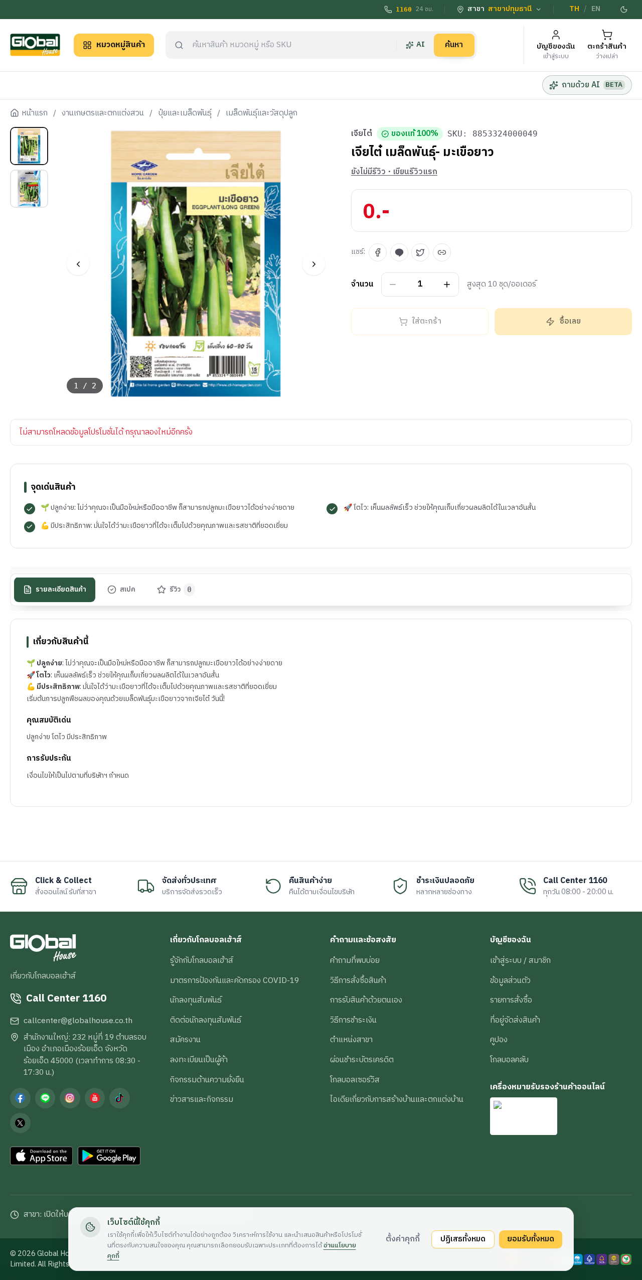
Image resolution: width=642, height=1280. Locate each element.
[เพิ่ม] (447, 284)
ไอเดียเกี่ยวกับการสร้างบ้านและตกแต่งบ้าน (396, 1099)
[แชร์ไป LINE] (399, 252)
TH (574, 9)
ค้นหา (454, 44)
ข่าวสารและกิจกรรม (201, 1099)
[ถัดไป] (313, 264)
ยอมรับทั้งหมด (530, 1238)
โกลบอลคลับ (509, 1059)
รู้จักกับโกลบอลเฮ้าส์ (201, 960)
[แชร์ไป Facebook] (378, 252)
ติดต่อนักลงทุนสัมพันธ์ (205, 1020)
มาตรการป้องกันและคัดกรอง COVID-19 (234, 980)
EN (595, 9)
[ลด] (393, 284)
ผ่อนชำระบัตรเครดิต (362, 1059)
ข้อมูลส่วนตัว (510, 980)
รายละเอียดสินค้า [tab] (61, 589)
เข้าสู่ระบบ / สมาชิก (520, 960)
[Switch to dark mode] (624, 10)
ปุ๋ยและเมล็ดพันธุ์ (185, 113)
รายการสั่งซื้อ (511, 1000)
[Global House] (35, 45)
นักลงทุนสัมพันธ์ (196, 1000)
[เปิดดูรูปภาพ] (196, 264)
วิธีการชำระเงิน (353, 1020)
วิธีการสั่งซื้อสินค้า (358, 980)
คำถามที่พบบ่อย (355, 960)
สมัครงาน (185, 1039)
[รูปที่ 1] (29, 146)
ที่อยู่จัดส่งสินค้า (515, 1020)
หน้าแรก (35, 113)
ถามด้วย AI (592, 84)
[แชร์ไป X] (420, 252)
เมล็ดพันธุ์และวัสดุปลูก (261, 113)
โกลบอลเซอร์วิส (355, 1079)
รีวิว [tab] (181, 589)
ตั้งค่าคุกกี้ (403, 1238)
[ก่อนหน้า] (78, 264)
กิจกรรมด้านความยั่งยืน (207, 1079)
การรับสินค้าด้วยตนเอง (366, 1000)
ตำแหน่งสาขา (351, 1039)
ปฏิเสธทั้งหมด (463, 1238)
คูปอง (499, 1039)
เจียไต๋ (361, 134)
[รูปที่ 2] (29, 189)
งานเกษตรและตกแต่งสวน (103, 113)
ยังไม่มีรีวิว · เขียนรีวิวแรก (394, 172)
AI (420, 45)
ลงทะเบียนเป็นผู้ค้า (199, 1059)
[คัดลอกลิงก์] (442, 252)
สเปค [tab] (127, 589)
